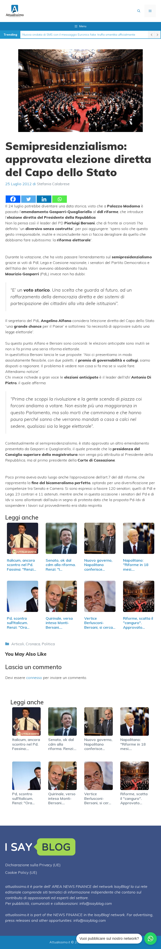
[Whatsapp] (59, 199)
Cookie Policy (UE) (21, 872)
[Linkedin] (44, 199)
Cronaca (33, 643)
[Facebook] (13, 199)
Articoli (17, 643)
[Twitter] (28, 199)
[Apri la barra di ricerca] (138, 11)
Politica (48, 643)
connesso (34, 677)
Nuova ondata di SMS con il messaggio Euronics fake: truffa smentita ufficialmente (78, 34)
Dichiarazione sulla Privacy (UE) (33, 864)
